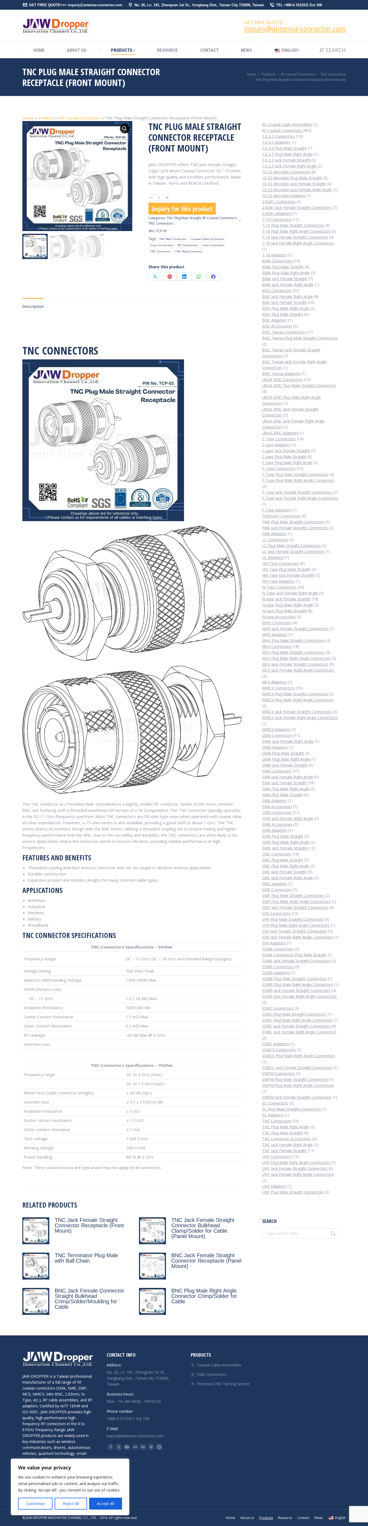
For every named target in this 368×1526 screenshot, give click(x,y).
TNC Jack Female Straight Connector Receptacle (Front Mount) (89, 1225)
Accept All (105, 1503)
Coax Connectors (161, 245)
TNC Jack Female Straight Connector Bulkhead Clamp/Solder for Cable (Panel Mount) (202, 1228)
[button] (125, 128)
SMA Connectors (211, 1374)
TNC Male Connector (172, 239)
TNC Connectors (160, 223)
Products (46, 118)
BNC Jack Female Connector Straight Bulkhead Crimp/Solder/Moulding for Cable (89, 1299)
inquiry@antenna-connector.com (295, 28)
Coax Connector (213, 245)
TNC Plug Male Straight (184, 218)
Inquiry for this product (182, 208)
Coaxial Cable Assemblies (219, 1364)
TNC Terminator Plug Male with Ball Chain (86, 1258)
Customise (35, 1503)
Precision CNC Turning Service (223, 1383)
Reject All (71, 1503)
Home (28, 118)
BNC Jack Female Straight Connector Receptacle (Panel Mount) (206, 1261)
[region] (70, 1487)
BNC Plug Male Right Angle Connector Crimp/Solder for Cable (204, 1296)
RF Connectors (187, 245)
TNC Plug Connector (188, 251)
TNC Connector (160, 251)
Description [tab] (33, 306)
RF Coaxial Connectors (80, 118)
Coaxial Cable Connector (207, 239)
